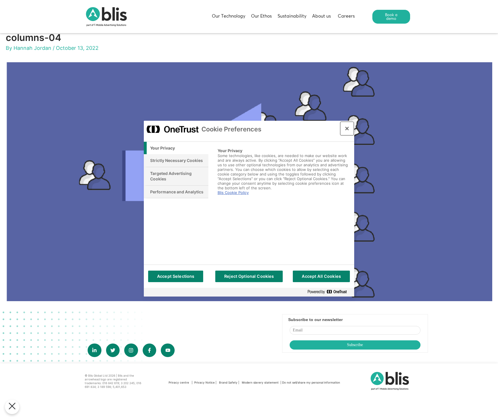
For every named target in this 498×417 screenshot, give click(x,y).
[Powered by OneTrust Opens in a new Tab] (329, 292)
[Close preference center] (347, 128)
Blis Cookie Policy (233, 192)
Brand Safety (228, 382)
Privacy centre (179, 382)
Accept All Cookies (321, 276)
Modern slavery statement (261, 382)
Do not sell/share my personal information (311, 382)
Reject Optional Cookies (249, 276)
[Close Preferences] (12, 407)
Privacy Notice (204, 382)
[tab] (176, 148)
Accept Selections (175, 276)
